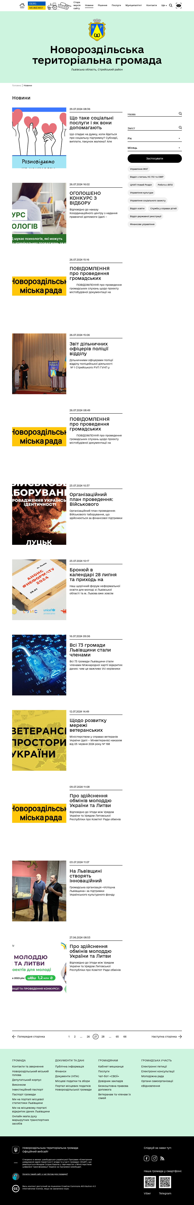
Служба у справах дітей (163, 208)
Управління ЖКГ (139, 169)
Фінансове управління (142, 224)
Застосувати (154, 158)
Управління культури (141, 192)
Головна (16, 85)
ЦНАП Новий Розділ (141, 185)
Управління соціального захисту (148, 200)
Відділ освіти (137, 208)
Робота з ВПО (165, 185)
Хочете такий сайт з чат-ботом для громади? (45, 1174)
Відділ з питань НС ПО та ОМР (146, 177)
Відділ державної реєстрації (145, 216)
